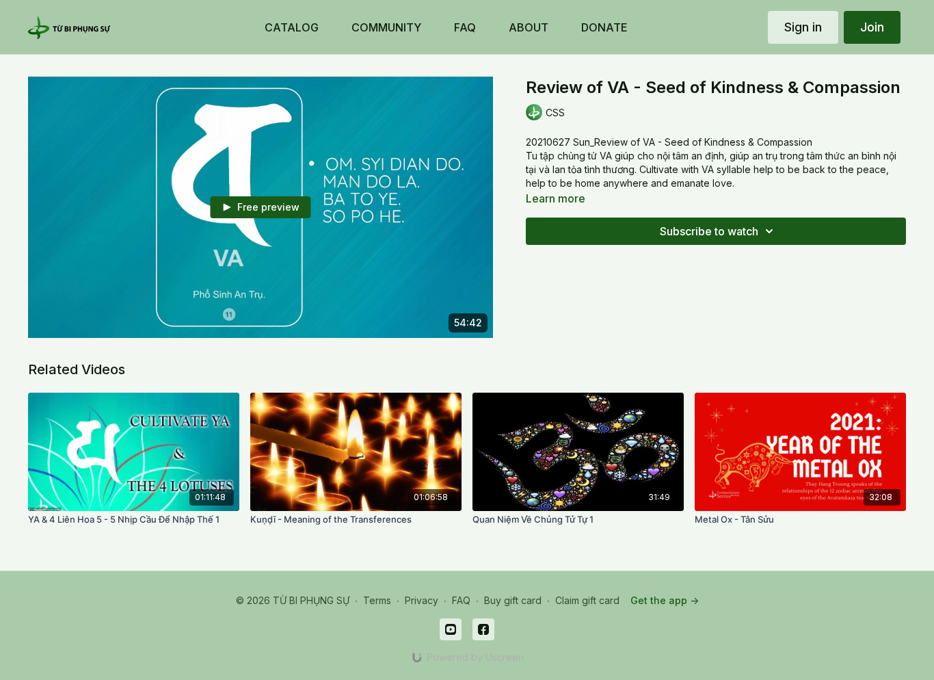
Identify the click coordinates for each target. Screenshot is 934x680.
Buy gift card (513, 600)
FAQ (461, 600)
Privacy (421, 600)
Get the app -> (664, 600)
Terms (377, 600)
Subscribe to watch (709, 231)
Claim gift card (587, 600)
